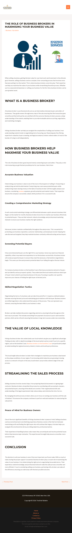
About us (36, 513)
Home (36, 510)
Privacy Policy (36, 518)
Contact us (36, 515)
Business (8, 30)
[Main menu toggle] (68, 7)
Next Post (66, 482)
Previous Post (7, 482)
